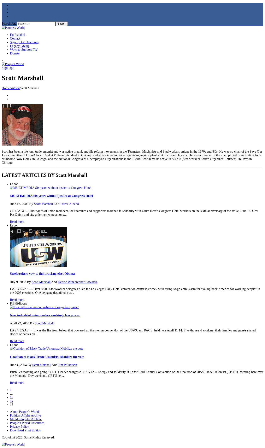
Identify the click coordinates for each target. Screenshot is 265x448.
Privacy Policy (19, 426)
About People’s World (24, 411)
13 (11, 397)
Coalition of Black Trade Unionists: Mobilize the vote (47, 357)
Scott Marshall (43, 204)
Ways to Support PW (23, 49)
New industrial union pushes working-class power (45, 315)
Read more (17, 221)
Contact (15, 38)
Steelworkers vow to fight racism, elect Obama (42, 273)
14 (11, 401)
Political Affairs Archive (25, 415)
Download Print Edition (25, 430)
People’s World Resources (27, 423)
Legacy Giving (20, 46)
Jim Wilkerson (67, 365)
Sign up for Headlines (24, 42)
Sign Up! (8, 68)
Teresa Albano (69, 204)
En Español (17, 34)
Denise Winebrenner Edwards (77, 282)
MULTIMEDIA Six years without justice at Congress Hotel (51, 196)
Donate (14, 53)
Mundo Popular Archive (26, 419)
